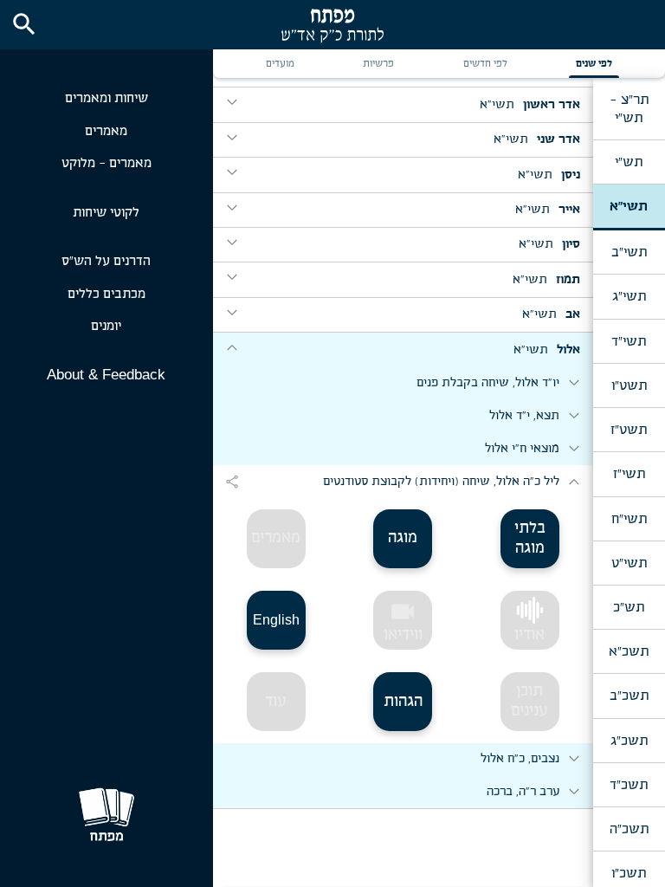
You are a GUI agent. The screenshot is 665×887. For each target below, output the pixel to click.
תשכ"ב (629, 695)
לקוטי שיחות (106, 212)
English (276, 619)
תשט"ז (628, 429)
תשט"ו (629, 385)
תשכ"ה (629, 829)
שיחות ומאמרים (106, 98)
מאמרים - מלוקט (106, 163)
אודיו (529, 634)
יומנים (106, 326)
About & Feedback (106, 374)
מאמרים (106, 131)
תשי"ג (629, 296)
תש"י (628, 162)
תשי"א (629, 206)
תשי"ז (629, 473)
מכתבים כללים (106, 294)
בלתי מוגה (530, 538)
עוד (276, 701)
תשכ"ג (629, 740)
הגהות (403, 701)
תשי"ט (629, 563)
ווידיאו (403, 620)
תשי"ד (628, 341)
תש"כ (628, 607)
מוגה (402, 537)
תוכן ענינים (529, 701)
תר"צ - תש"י (629, 108)
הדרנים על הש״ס (106, 261)
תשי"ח (629, 519)
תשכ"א (629, 651)
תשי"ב (629, 252)
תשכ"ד (629, 784)
